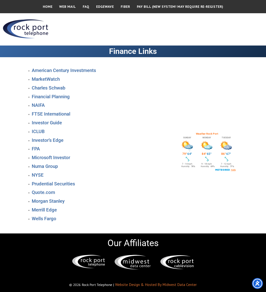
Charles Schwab (48, 88)
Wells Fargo (44, 218)
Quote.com (43, 192)
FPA (36, 149)
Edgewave (105, 6)
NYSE (38, 175)
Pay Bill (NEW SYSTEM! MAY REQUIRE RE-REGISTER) (180, 6)
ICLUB (38, 131)
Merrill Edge (44, 210)
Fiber (125, 6)
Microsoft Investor (51, 157)
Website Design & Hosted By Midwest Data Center (156, 284)
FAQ (86, 6)
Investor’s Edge (47, 140)
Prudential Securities (53, 184)
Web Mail (67, 6)
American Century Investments (64, 70)
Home (48, 6)
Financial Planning (51, 96)
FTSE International (51, 114)
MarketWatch (46, 79)
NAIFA (38, 105)
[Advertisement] (207, 100)
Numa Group (45, 166)
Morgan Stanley (48, 201)
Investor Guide (47, 122)
